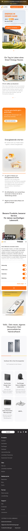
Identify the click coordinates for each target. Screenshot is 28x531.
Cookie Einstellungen (6, 527)
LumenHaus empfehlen (6, 468)
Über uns (3, 465)
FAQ (2, 504)
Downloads (4, 506)
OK (14, 288)
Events (2, 485)
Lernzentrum (4, 512)
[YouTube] (26, 432)
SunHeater (3, 449)
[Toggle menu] (26, 7)
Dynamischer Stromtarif (6, 458)
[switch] (24, 270)
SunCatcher (4, 443)
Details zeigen (20, 283)
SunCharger (4, 446)
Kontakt (3, 509)
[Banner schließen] (25, 241)
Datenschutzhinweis (6, 521)
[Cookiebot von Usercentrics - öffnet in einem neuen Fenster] (17, 242)
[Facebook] (23, 432)
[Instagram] (18, 432)
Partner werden (4, 493)
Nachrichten (4, 479)
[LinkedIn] (21, 432)
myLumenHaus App (5, 452)
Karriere (3, 471)
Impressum (17, 527)
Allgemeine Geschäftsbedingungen (10, 524)
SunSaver (3, 440)
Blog (2, 482)
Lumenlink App (4, 496)
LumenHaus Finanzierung (7, 455)
